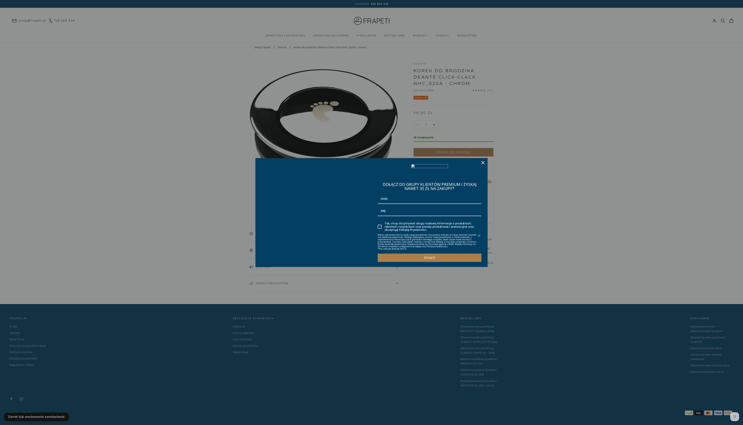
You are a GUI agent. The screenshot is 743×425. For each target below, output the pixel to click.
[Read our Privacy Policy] (479, 235)
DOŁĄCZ (429, 258)
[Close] (483, 162)
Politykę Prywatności (412, 230)
